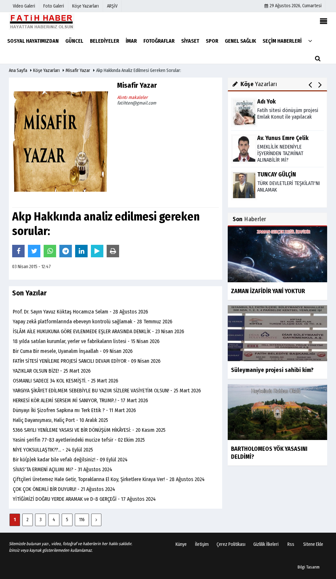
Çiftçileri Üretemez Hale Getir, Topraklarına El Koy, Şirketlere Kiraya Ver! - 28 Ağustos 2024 (109, 479)
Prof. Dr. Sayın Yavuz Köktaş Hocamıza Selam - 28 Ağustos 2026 (80, 312)
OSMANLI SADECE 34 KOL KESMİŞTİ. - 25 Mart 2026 (65, 381)
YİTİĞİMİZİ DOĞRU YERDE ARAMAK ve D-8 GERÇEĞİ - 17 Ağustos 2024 (84, 499)
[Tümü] (310, 40)
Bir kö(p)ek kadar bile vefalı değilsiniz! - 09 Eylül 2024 (70, 459)
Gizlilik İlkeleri (266, 544)
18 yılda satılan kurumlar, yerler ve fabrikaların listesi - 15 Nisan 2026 (86, 341)
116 (82, 519)
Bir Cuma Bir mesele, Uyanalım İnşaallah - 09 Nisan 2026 (73, 351)
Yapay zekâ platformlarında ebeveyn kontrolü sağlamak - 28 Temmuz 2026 (92, 321)
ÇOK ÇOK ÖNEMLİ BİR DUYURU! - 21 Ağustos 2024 (64, 489)
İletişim (202, 544)
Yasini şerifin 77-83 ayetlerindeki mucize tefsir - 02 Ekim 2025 (79, 440)
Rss (290, 544)
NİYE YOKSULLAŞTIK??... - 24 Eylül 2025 (53, 450)
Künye (181, 544)
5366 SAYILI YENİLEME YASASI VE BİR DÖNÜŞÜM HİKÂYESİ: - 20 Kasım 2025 (89, 430)
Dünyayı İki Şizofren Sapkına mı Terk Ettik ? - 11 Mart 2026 (74, 410)
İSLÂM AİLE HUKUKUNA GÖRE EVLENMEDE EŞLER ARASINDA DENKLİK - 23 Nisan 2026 (98, 331)
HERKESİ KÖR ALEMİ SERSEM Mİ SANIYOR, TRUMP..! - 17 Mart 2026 (80, 400)
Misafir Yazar (78, 70)
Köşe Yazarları (46, 70)
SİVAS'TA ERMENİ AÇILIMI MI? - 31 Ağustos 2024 (62, 469)
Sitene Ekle (313, 544)
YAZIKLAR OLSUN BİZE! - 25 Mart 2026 (52, 371)
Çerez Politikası (231, 544)
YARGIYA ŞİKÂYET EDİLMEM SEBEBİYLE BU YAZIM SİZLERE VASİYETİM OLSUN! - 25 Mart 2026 (107, 390)
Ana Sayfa (18, 70)
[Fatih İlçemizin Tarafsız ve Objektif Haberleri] (41, 21)
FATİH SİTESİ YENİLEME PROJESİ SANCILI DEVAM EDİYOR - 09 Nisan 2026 (86, 361)
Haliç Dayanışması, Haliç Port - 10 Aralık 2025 (60, 420)
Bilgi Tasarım (309, 567)
